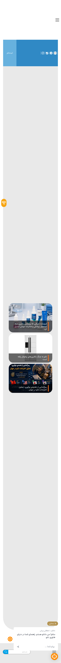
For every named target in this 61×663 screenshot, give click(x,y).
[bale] (47, 53)
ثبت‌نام (10, 53)
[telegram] (51, 53)
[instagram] (43, 53)
